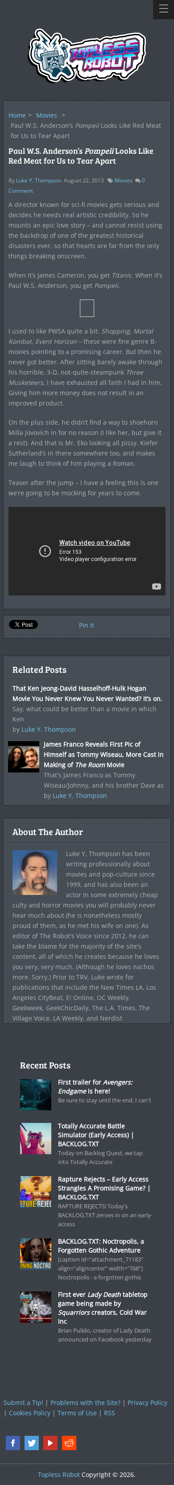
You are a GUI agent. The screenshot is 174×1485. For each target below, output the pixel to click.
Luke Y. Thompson (38, 180)
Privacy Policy (147, 1402)
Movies (46, 115)
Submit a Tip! (23, 1402)
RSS (109, 1413)
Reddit (69, 1443)
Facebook (13, 1443)
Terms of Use (77, 1413)
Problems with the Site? (85, 1402)
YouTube (50, 1443)
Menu (163, 9)
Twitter (32, 1443)
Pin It (86, 625)
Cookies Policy (29, 1413)
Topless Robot (59, 1474)
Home (17, 115)
